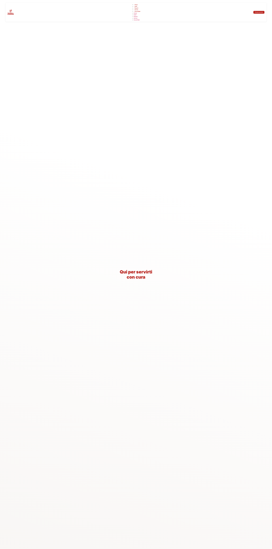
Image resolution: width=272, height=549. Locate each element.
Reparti (136, 8)
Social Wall (137, 11)
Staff (136, 6)
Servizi (136, 9)
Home (136, 4)
